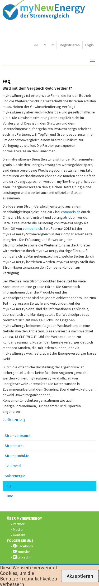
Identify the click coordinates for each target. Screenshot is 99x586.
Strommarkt (14, 445)
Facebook (25, 546)
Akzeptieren (80, 576)
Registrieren (70, 45)
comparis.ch (70, 211)
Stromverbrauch (18, 435)
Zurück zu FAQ (14, 419)
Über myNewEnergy (24, 518)
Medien (19, 529)
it (52, 45)
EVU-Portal (13, 465)
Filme (9, 495)
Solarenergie (15, 475)
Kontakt (19, 535)
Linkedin (23, 557)
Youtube (23, 551)
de (36, 45)
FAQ (8, 485)
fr (45, 45)
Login (89, 45)
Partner (19, 523)
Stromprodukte (17, 455)
